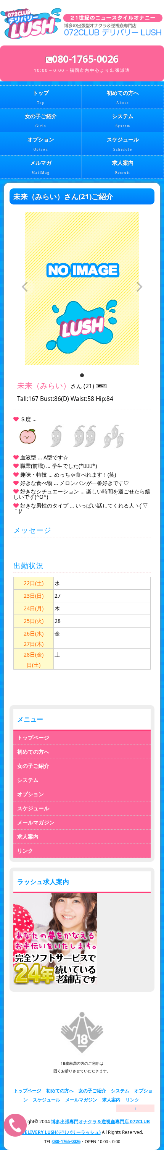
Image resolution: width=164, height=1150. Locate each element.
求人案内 (122, 167)
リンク (25, 850)
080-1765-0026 (66, 1141)
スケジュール (123, 144)
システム (122, 121)
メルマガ (40, 167)
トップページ (33, 737)
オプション (40, 144)
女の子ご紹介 (41, 121)
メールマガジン (36, 822)
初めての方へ (123, 97)
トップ (41, 97)
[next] (138, 286)
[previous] (25, 286)
